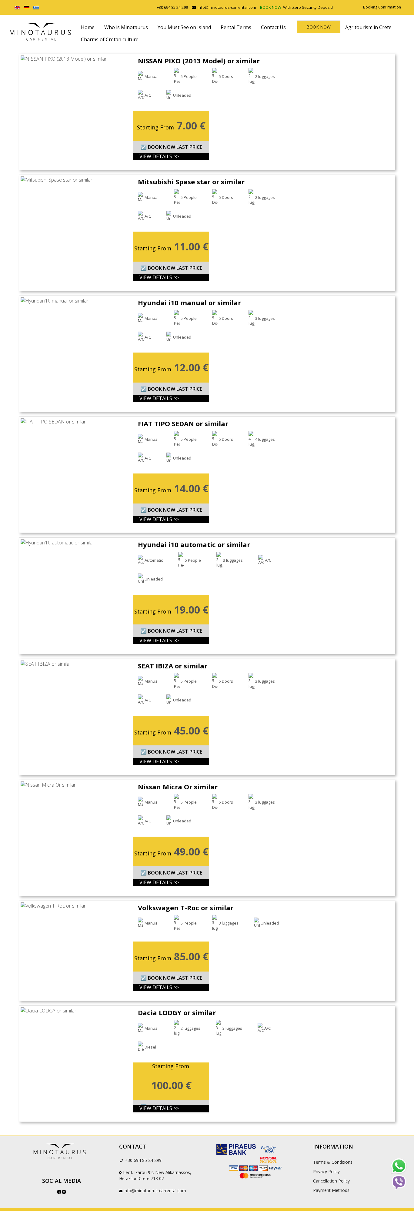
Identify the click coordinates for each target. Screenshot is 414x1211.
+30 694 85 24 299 (172, 7)
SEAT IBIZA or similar (172, 665)
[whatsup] (399, 1166)
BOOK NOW (271, 7)
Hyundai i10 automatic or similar (194, 544)
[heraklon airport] (61, 1151)
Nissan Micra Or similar (178, 786)
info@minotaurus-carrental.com (227, 7)
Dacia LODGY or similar (177, 1012)
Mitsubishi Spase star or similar (191, 181)
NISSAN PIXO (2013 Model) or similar (199, 60)
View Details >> (159, 156)
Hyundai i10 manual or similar (189, 302)
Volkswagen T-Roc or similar (185, 907)
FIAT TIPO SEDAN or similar (183, 423)
